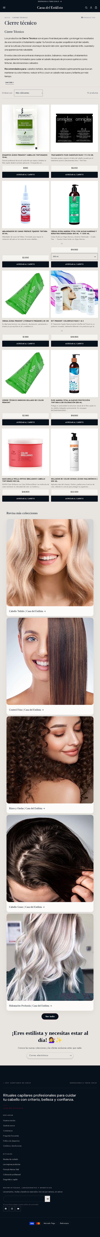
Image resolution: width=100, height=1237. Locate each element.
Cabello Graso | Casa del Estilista (25, 907)
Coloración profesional (12, 1174)
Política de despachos (11, 1141)
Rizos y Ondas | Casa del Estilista (25, 808)
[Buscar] (86, 7)
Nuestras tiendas (9, 1120)
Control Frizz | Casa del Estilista (25, 709)
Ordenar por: (7, 93)
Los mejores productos (11, 1164)
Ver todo (50, 1016)
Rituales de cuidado (10, 1159)
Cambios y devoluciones (12, 1146)
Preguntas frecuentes (11, 1135)
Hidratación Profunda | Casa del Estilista (29, 1005)
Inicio (7, 18)
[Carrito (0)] (96, 7)
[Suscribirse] (70, 1055)
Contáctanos (7, 1130)
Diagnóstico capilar (10, 1179)
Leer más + (9, 82)
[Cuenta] (91, 7)
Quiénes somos (9, 1125)
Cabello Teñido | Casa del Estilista (26, 611)
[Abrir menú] (4, 7)
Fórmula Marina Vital (11, 1169)
